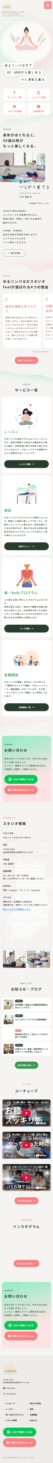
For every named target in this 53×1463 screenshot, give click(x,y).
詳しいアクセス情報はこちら (17, 909)
